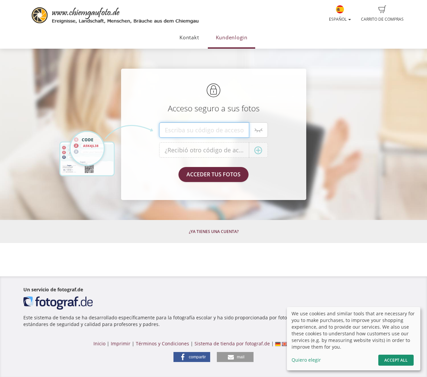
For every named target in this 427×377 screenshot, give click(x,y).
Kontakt (189, 37)
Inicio (99, 343)
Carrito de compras (382, 19)
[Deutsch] (278, 343)
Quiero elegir (306, 360)
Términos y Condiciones (162, 343)
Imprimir (120, 343)
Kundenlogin (232, 37)
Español (338, 19)
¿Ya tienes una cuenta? (214, 231)
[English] (284, 343)
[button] (191, 357)
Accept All (396, 360)
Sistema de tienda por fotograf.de (232, 343)
